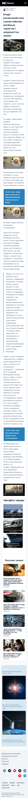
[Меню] (25, 3)
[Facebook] (4, 770)
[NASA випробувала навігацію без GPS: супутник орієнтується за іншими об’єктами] (14, 723)
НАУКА (4, 702)
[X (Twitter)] (9, 770)
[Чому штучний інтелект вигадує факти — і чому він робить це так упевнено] (14, 621)
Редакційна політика (10, 756)
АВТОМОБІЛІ (20, 783)
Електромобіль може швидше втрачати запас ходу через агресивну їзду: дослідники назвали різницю (13, 582)
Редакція (5, 764)
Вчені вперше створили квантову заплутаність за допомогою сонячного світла (12, 706)
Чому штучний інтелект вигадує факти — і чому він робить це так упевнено (12, 631)
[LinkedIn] (24, 770)
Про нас (5, 759)
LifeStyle (12, 8)
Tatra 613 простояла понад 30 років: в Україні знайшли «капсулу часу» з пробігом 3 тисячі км (13, 607)
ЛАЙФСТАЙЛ (5, 788)
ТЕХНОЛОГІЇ (5, 785)
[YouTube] (19, 775)
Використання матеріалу (11, 754)
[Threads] (19, 770)
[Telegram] (24, 775)
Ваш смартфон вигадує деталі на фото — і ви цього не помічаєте (12, 655)
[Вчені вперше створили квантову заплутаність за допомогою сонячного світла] (14, 687)
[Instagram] (14, 770)
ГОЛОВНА (5, 783)
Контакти (5, 761)
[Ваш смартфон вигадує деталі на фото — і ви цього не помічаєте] (14, 645)
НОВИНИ (12, 783)
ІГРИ (18, 785)
